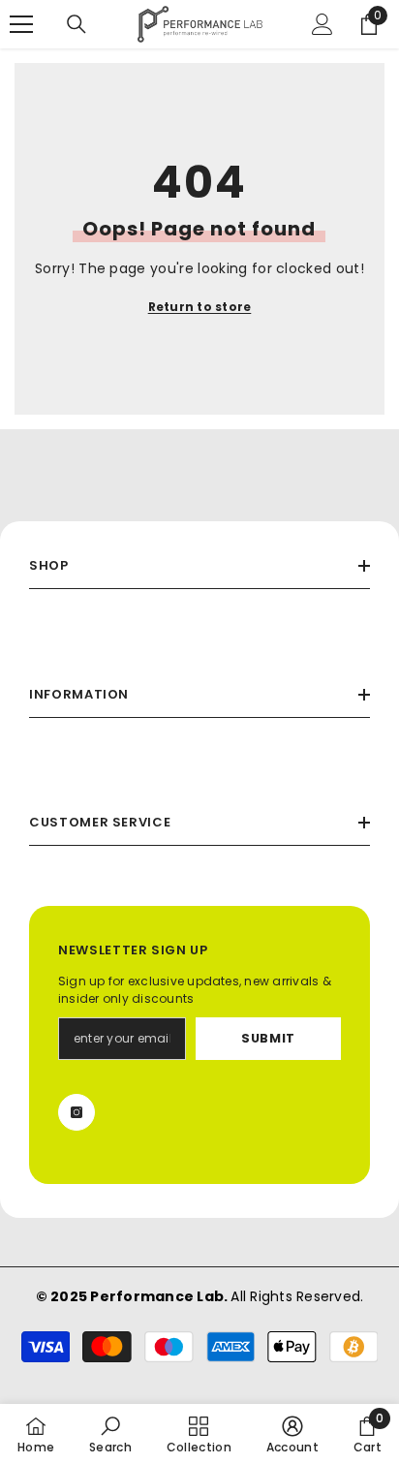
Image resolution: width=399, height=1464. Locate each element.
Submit (268, 1038)
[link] (110, 1434)
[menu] (21, 24)
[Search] (76, 24)
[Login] (322, 24)
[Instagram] (76, 1112)
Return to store (200, 306)
